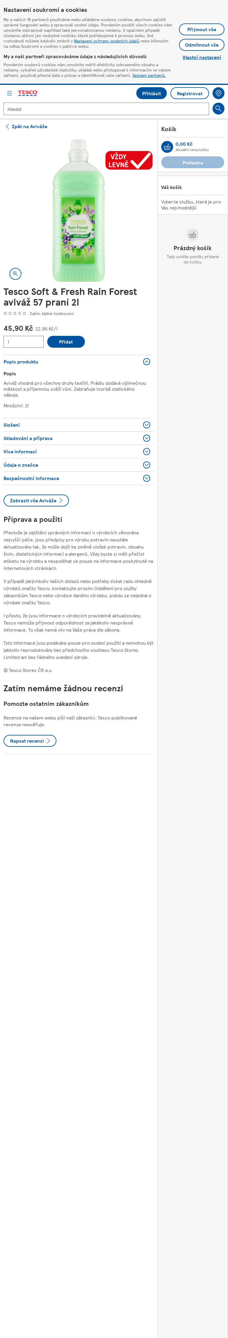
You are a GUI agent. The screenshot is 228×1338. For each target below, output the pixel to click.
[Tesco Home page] (28, 93)
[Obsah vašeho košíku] (167, 147)
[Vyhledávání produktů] (218, 109)
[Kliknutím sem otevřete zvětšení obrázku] (15, 274)
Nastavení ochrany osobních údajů (106, 41)
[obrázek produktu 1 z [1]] (79, 211)
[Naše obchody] (218, 93)
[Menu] (9, 93)
